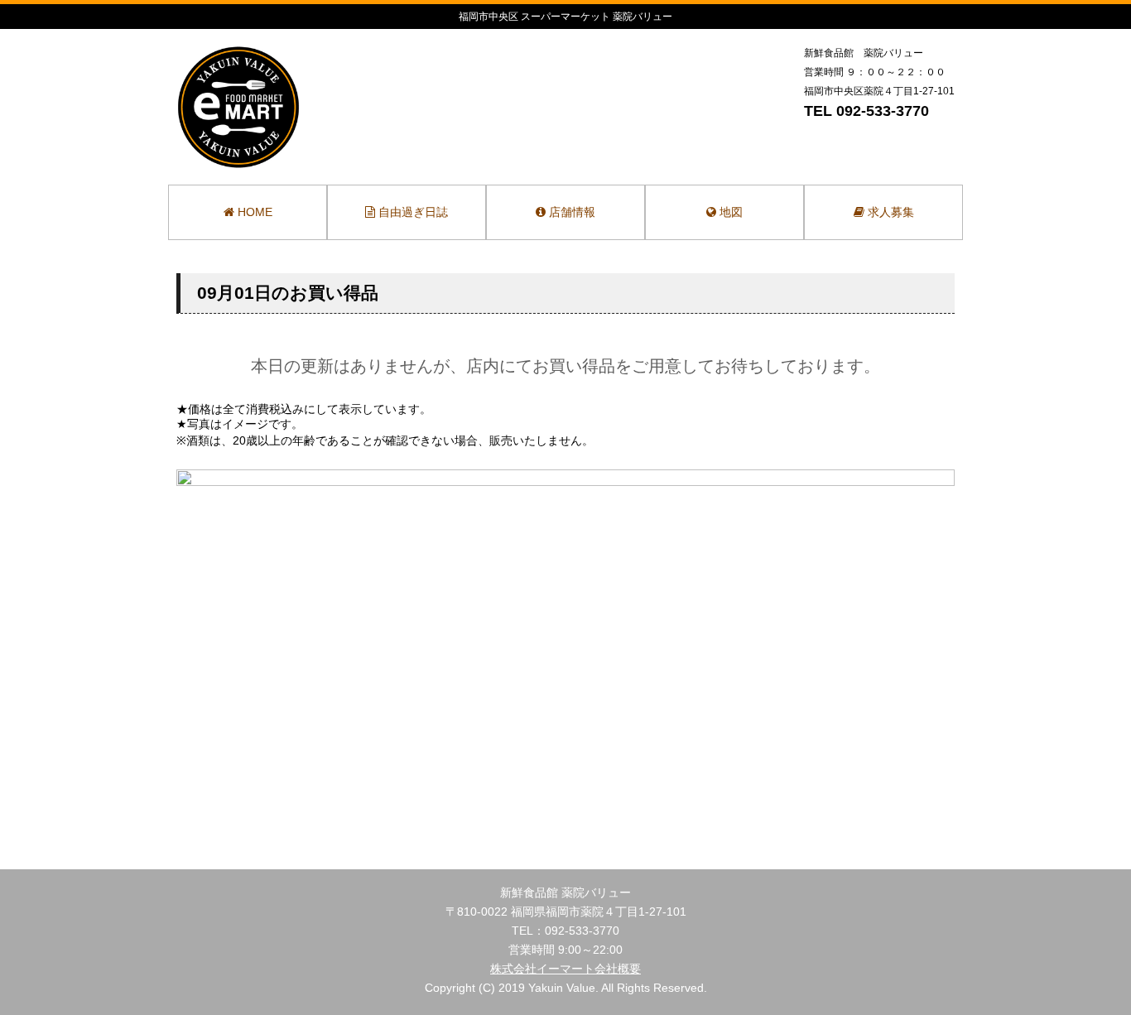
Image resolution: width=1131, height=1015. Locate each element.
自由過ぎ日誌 (411, 212)
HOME (253, 212)
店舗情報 (570, 212)
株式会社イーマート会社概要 (565, 968)
